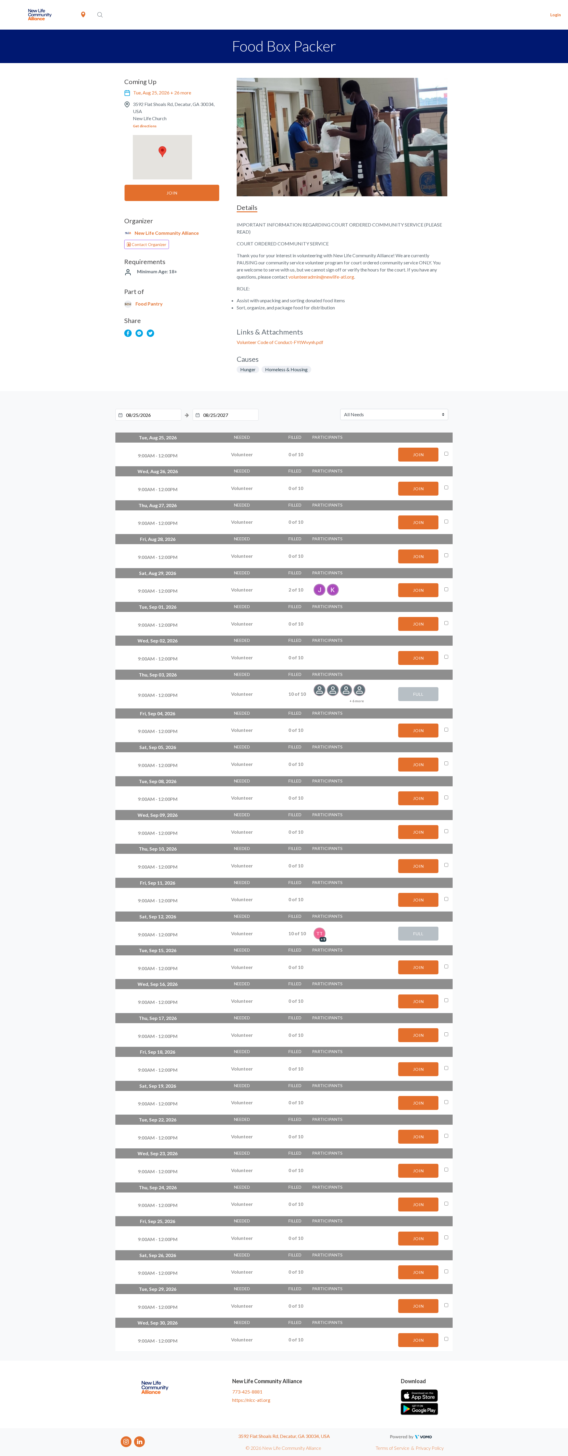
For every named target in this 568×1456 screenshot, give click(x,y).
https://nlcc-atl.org (251, 1400)
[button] (162, 151)
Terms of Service (392, 1448)
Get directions (144, 126)
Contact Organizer (148, 244)
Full (418, 694)
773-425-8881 (247, 1391)
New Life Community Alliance (167, 233)
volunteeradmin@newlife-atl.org (321, 276)
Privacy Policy (430, 1448)
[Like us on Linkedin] (139, 1441)
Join (172, 192)
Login (555, 14)
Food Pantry (149, 303)
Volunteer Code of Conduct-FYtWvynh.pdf (280, 342)
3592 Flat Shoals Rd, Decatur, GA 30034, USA (284, 1436)
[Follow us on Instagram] (126, 1441)
